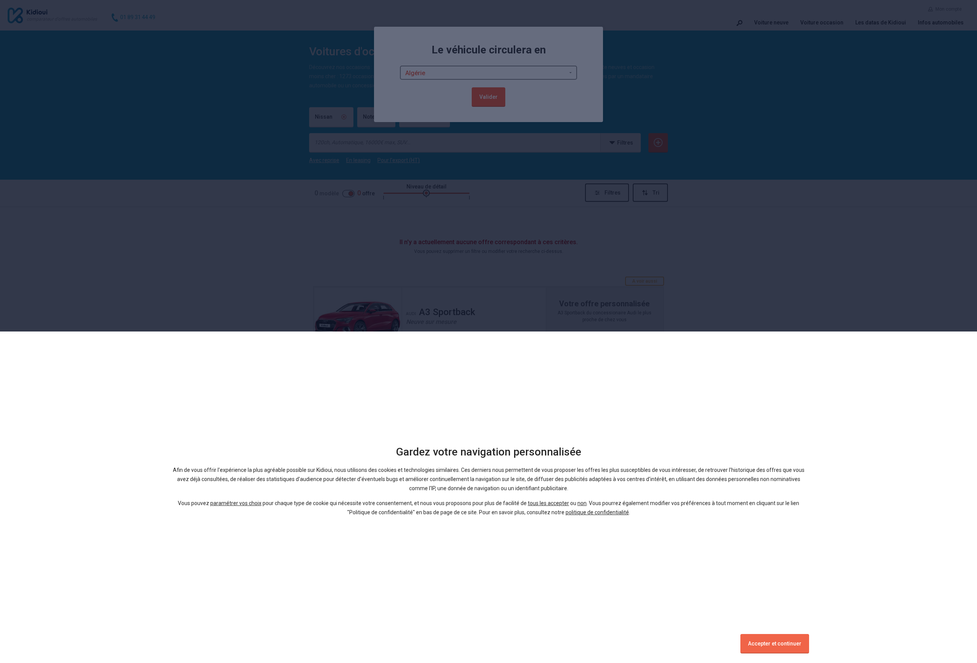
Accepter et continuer (774, 643)
